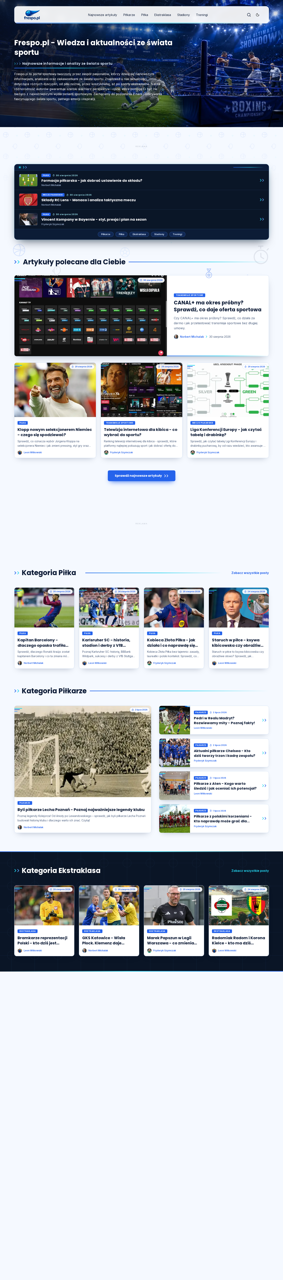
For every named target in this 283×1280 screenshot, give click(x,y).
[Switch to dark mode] (257, 14)
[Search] (249, 15)
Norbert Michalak (51, 185)
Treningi (202, 15)
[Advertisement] (141, 146)
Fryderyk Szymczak (52, 224)
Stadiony (183, 15)
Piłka (144, 15)
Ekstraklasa (162, 15)
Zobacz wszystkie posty (250, 573)
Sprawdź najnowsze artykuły (138, 475)
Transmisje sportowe (189, 295)
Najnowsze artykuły (102, 15)
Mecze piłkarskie (53, 195)
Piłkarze (129, 15)
